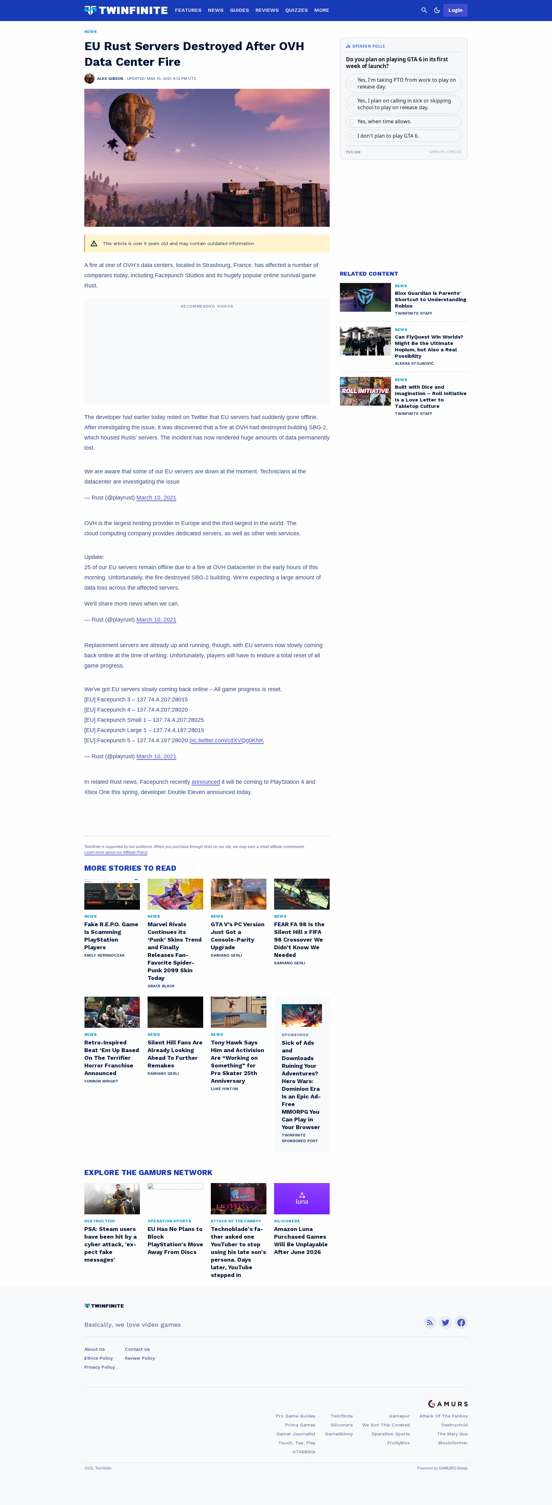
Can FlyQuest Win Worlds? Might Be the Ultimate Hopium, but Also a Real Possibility (429, 346)
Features (188, 10)
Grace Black (161, 986)
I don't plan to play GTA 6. (388, 135)
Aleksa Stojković (414, 363)
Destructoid (454, 1424)
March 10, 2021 (156, 497)
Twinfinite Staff (413, 313)
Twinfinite (341, 1415)
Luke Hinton (224, 1089)
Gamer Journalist (295, 1433)
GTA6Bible (303, 1451)
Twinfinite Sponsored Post (300, 1138)
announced (206, 782)
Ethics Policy (98, 1358)
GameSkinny (339, 1433)
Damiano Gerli (226, 955)
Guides (239, 10)
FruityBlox (398, 1442)
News (216, 10)
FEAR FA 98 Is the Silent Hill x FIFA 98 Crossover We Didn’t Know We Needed (299, 939)
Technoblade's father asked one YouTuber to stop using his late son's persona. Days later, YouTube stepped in (238, 1252)
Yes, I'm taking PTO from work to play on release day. (406, 83)
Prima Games (300, 1424)
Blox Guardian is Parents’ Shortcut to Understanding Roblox (430, 299)
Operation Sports (391, 1433)
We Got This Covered (386, 1424)
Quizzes (296, 10)
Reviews (267, 10)
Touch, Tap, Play (296, 1442)
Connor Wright (101, 1081)
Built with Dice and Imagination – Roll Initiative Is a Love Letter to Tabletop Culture (431, 396)
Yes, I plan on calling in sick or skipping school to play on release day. (404, 104)
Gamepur (399, 1415)
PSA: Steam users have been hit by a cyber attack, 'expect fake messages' (110, 1244)
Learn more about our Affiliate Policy (115, 852)
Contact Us (137, 1349)
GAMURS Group (453, 1468)
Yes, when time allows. (384, 121)
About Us (94, 1349)
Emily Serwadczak (104, 955)
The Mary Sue (452, 1433)
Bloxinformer (453, 1442)
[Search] (424, 10)
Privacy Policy (99, 1367)
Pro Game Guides (295, 1415)
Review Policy (140, 1358)
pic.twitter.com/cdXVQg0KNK (226, 740)
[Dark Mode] (437, 10)
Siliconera (342, 1424)
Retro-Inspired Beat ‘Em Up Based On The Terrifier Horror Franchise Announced (111, 1057)
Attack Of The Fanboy (443, 1415)
